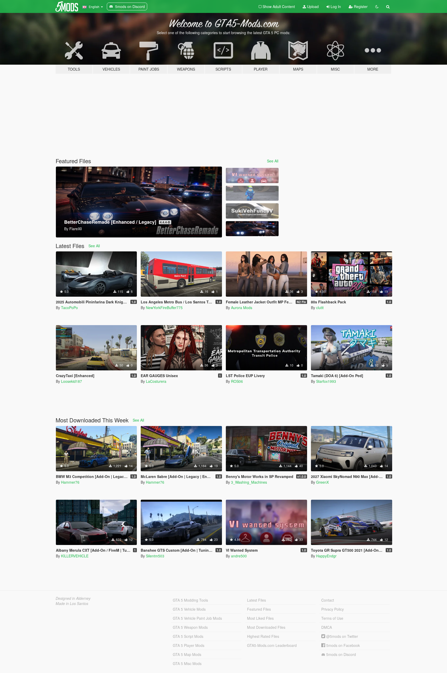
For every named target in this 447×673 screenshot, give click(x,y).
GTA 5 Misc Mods (187, 663)
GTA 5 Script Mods (188, 636)
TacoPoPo (69, 307)
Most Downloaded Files (266, 627)
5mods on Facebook (342, 645)
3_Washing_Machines (249, 482)
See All (272, 160)
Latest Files (256, 600)
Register (360, 6)
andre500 (239, 555)
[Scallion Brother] (252, 193)
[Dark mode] (376, 6)
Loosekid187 (71, 381)
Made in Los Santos (72, 603)
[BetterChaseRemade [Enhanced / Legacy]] (252, 228)
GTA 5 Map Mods (187, 654)
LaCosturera (156, 381)
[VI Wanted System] (252, 175)
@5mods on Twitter (341, 636)
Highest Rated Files (263, 636)
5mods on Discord (340, 654)
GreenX (322, 482)
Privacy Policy (332, 609)
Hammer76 (70, 482)
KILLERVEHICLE (74, 555)
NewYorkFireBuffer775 (164, 307)
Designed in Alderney (73, 598)
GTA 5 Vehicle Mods (189, 609)
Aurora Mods (241, 307)
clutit (320, 307)
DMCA (326, 627)
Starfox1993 (326, 381)
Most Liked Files (260, 618)
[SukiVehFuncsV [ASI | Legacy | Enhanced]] (252, 211)
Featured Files (259, 609)
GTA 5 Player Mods (188, 645)
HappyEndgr (326, 555)
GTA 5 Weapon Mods (190, 627)
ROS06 (237, 381)
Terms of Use (332, 618)
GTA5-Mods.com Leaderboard (272, 645)
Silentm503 (155, 555)
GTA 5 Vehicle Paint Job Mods (197, 618)
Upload (312, 6)
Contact (327, 600)
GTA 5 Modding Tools (190, 600)
